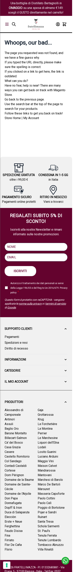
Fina (7, 535)
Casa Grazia (13, 447)
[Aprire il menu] (7, 24)
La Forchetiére (47, 424)
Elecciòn (10, 517)
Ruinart (42, 517)
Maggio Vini (46, 461)
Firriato (9, 540)
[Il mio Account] (58, 24)
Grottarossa (45, 415)
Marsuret (44, 489)
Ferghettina (12, 526)
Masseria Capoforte (51, 494)
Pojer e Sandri (47, 512)
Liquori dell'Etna (48, 442)
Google (11, 307)
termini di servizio (55, 303)
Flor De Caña (13, 545)
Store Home (13, 118)
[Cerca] (14, 24)
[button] (36, 328)
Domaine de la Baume (19, 480)
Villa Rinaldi (45, 549)
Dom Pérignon (14, 475)
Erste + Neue (13, 521)
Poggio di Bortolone (51, 507)
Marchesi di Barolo (50, 480)
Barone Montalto (16, 433)
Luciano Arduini (48, 456)
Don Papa (11, 498)
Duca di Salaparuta (17, 512)
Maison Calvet (47, 466)
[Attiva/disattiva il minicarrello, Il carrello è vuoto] (64, 24)
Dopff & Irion (13, 507)
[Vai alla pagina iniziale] (36, 24)
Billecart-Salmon (16, 438)
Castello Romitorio (17, 456)
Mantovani (45, 475)
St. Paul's (44, 531)
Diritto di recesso (16, 348)
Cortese (10, 470)
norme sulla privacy (30, 303)
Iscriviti (20, 271)
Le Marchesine (48, 438)
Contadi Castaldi (16, 466)
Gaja (40, 410)
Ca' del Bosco (14, 442)
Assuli (9, 424)
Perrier (42, 433)
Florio (8, 549)
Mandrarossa (46, 470)
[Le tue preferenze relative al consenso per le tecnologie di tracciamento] (6, 565)
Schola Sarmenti (48, 526)
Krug (41, 419)
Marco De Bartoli (49, 484)
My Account (31, 118)
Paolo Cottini (46, 498)
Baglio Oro (12, 428)
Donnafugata (13, 503)
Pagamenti (12, 337)
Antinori (10, 419)
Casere (9, 452)
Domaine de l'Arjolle (18, 494)
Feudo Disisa (13, 531)
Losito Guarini (47, 452)
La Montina (45, 428)
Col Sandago (13, 461)
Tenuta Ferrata (47, 535)
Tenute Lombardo (49, 540)
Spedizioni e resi (16, 342)
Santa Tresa (45, 521)
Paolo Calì (44, 503)
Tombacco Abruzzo (51, 545)
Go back (10, 99)
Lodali (42, 447)
